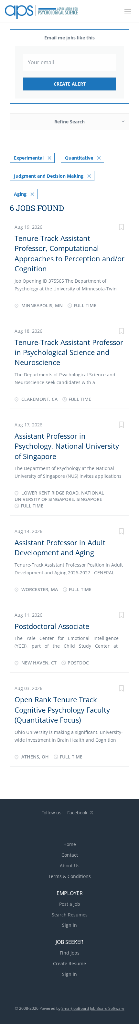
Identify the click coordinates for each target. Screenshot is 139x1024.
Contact (69, 855)
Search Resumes (70, 915)
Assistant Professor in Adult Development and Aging (60, 547)
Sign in (69, 925)
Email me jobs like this (69, 38)
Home (69, 844)
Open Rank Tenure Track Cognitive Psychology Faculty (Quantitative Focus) (62, 710)
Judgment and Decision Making (48, 176)
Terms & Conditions (69, 876)
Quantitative (79, 158)
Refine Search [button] (69, 122)
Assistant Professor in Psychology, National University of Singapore (67, 446)
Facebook (77, 813)
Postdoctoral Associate (52, 626)
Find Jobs (70, 953)
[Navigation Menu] (127, 11)
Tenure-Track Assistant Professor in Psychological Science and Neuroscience (69, 352)
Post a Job (69, 904)
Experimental (29, 158)
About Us (70, 865)
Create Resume (69, 963)
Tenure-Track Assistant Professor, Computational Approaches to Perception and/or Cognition (69, 253)
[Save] (121, 228)
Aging (20, 194)
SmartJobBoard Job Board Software (92, 1008)
